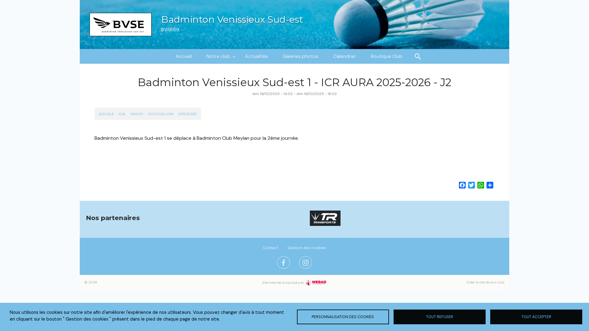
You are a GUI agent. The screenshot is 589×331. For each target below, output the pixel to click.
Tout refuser (439, 316)
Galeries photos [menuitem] (300, 56)
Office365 (187, 114)
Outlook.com (160, 114)
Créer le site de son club (486, 282)
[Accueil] (121, 24)
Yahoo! (136, 114)
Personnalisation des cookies (343, 316)
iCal (122, 114)
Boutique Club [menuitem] (386, 56)
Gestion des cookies (306, 247)
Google (106, 114)
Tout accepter (536, 316)
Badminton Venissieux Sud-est (232, 19)
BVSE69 (170, 29)
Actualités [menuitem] (256, 56)
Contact (270, 247)
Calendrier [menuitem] (344, 56)
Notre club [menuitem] (214, 58)
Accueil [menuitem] (183, 56)
